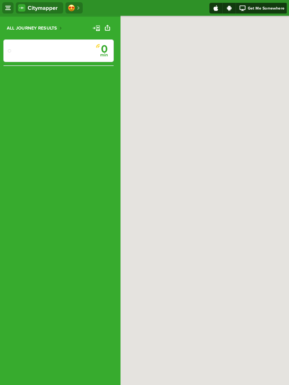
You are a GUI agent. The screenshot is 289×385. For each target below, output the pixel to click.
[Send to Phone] (96, 28)
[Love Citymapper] (74, 8)
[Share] (107, 28)
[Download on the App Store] (216, 8)
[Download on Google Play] (229, 8)
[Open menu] (8, 8)
